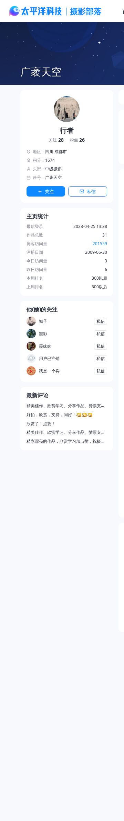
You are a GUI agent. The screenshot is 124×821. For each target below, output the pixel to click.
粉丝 (77, 140)
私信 (91, 191)
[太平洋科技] (35, 11)
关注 (56, 140)
